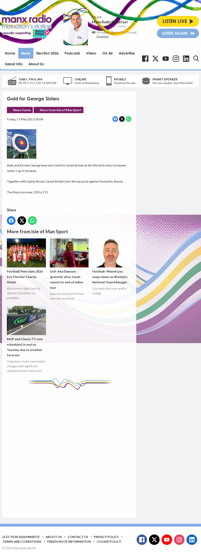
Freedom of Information (69, 541)
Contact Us (78, 537)
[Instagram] (176, 58)
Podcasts (72, 53)
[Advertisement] (80, 451)
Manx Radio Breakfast (110, 22)
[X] (155, 58)
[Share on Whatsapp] (128, 119)
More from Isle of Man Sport (60, 110)
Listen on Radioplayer (87, 83)
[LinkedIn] (186, 58)
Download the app (124, 83)
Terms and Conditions (22, 541)
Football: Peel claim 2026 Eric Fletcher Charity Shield (25, 276)
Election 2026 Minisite (21, 537)
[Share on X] (122, 119)
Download (103, 36)
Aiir (34, 548)
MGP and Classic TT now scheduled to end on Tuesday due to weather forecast (25, 347)
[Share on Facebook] (115, 119)
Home (10, 53)
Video (91, 53)
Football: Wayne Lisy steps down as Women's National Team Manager (110, 276)
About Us (36, 64)
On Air (107, 53)
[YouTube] (166, 58)
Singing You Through (124, 32)
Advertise (127, 53)
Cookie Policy (109, 541)
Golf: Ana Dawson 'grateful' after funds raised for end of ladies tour (66, 279)
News (25, 53)
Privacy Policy (106, 537)
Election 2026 (47, 53)
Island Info (14, 64)
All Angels (103, 32)
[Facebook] (145, 58)
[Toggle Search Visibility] (196, 58)
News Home (22, 110)
